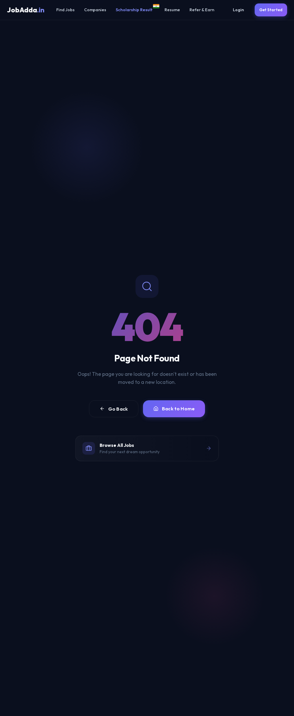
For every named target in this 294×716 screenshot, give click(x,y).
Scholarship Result (134, 9)
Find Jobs (65, 9)
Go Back (118, 409)
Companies (95, 9)
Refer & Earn (201, 9)
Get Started (271, 9)
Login (238, 9)
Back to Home (178, 408)
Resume (172, 9)
